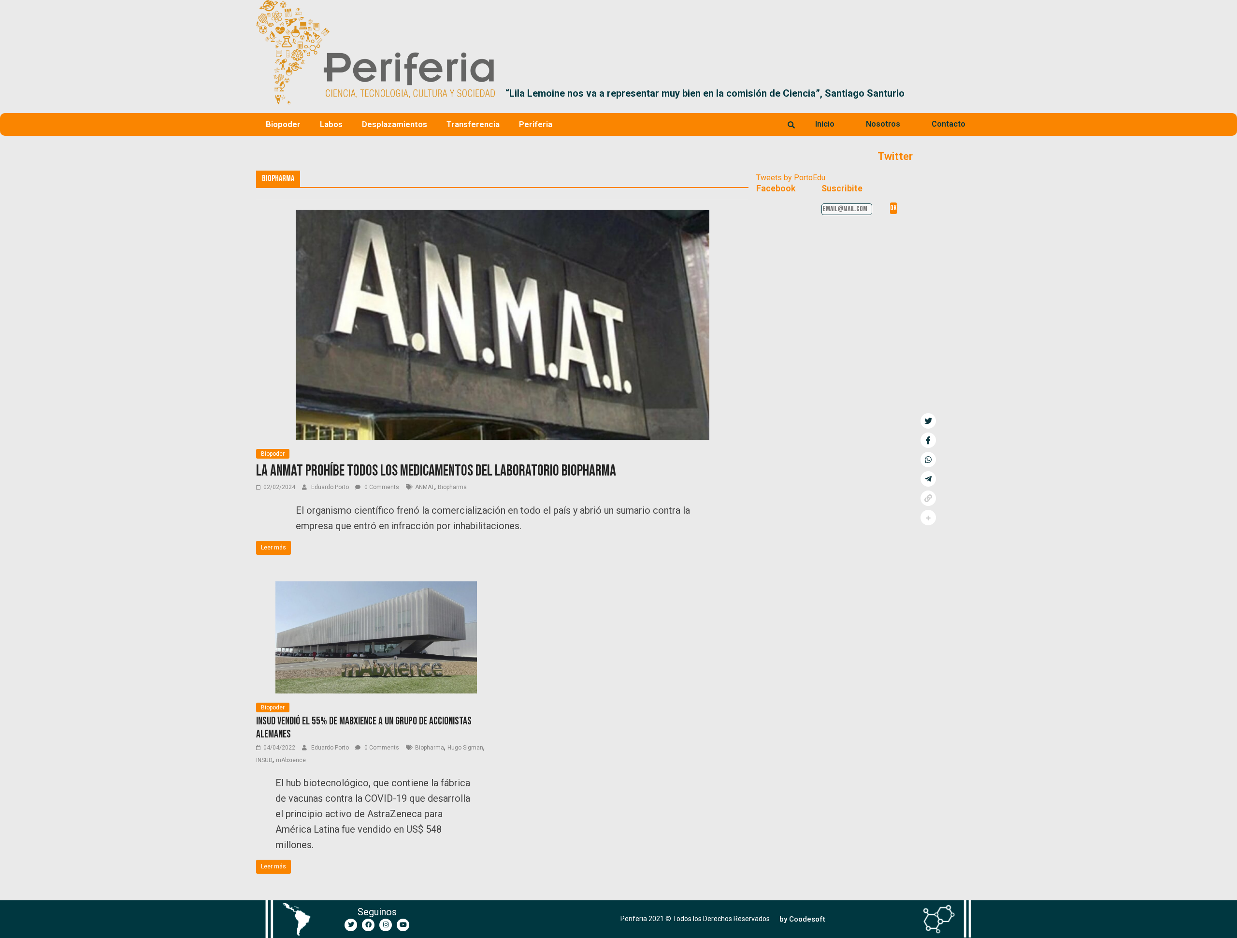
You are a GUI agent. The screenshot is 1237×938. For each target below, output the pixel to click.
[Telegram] (928, 479)
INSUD (264, 760)
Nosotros (883, 124)
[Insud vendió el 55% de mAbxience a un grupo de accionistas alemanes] (376, 587)
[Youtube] (403, 925)
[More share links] (928, 517)
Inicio (824, 124)
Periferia (535, 124)
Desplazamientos (394, 124)
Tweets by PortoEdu (790, 177)
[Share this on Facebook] (928, 440)
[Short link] (928, 498)
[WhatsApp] (928, 459)
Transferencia (473, 124)
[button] (969, 93)
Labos (331, 124)
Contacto (948, 124)
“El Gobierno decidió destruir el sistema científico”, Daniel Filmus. (761, 93)
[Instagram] (385, 925)
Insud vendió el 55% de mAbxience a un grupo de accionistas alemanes (364, 727)
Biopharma (452, 487)
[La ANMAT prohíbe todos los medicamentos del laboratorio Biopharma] (502, 215)
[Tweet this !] (928, 421)
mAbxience (291, 760)
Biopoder (283, 124)
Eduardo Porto (330, 487)
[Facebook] (368, 925)
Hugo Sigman (465, 747)
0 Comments (381, 487)
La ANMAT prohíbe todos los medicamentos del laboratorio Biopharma (436, 471)
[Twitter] (351, 925)
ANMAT (424, 487)
